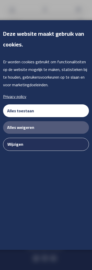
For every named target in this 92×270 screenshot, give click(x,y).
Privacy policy (14, 96)
